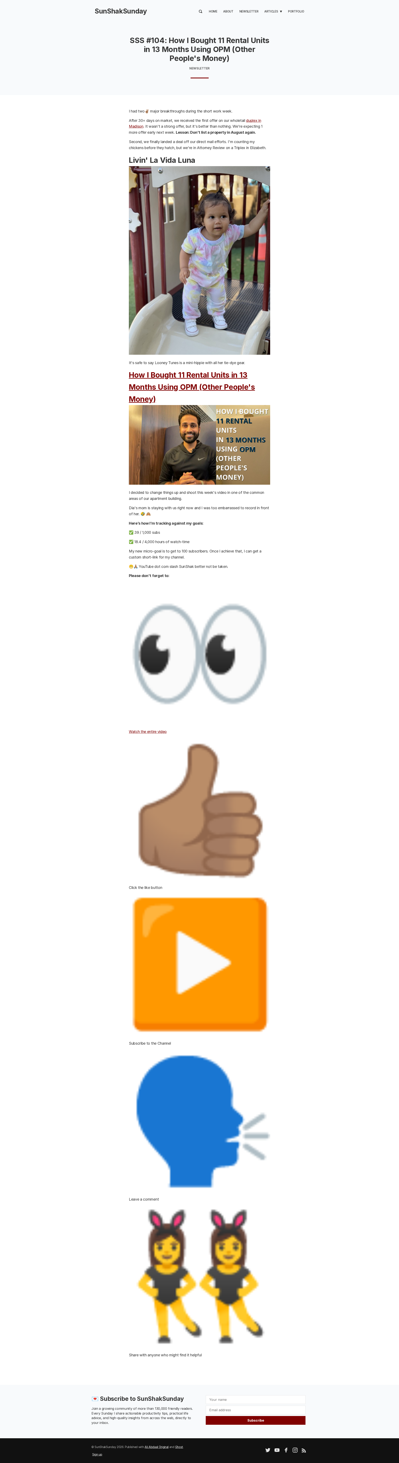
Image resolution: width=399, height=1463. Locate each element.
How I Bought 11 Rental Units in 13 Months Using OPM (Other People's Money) (192, 386)
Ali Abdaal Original (157, 1447)
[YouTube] (277, 1451)
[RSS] (304, 1451)
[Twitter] (267, 1451)
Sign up (97, 1454)
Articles (271, 11)
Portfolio (296, 11)
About (228, 11)
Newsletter (249, 11)
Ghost (179, 1447)
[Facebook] (286, 1451)
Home (213, 11)
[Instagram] (295, 1451)
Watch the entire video (148, 731)
